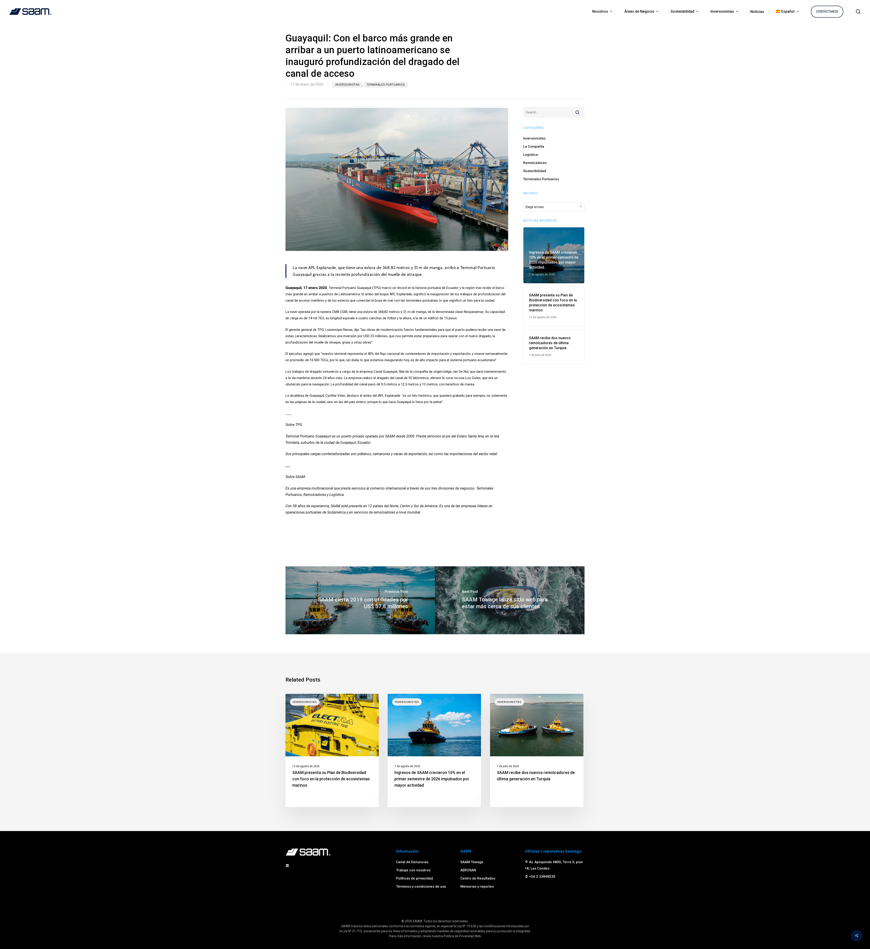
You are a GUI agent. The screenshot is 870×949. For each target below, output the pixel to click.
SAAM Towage (471, 862)
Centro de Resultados (477, 878)
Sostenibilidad (534, 171)
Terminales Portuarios (386, 84)
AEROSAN (468, 870)
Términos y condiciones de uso (421, 886)
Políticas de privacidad (414, 878)
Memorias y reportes (477, 886)
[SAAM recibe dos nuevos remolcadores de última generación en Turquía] (536, 750)
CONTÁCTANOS (827, 11)
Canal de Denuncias (412, 862)
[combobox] (554, 206)
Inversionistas (347, 84)
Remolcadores (535, 163)
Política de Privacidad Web (462, 936)
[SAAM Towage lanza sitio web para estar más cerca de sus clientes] (510, 600)
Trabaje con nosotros (413, 870)
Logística (530, 155)
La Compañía (533, 146)
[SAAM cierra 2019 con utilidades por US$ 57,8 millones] (360, 600)
